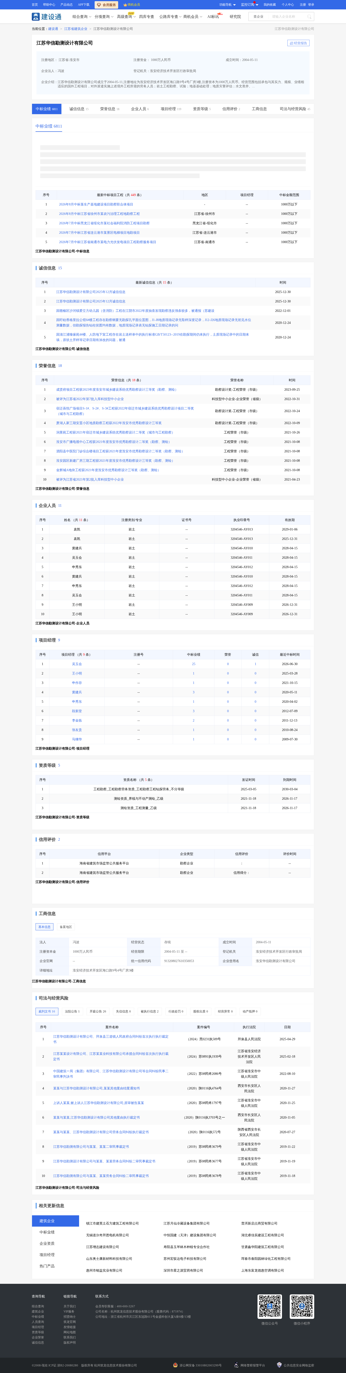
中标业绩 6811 (49, 126)
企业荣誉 (38, 1337)
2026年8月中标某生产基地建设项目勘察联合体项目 (96, 204)
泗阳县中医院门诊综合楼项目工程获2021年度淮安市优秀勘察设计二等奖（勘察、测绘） (120, 451)
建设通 (53, 29)
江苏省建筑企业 (75, 29)
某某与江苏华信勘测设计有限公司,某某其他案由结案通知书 (96, 1088)
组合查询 (80, 17)
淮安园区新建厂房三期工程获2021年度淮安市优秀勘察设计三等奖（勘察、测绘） (115, 460)
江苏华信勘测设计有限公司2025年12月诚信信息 (90, 292)
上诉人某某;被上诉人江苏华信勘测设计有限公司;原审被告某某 (98, 1103)
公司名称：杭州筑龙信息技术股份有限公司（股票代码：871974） (140, 1311)
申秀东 (77, 701)
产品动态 (66, 4)
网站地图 (70, 1332)
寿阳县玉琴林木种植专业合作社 (187, 1247)
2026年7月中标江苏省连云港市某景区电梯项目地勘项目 (99, 232)
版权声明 (70, 1342)
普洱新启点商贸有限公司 (259, 1223)
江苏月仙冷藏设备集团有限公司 (187, 1223)
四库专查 (146, 17)
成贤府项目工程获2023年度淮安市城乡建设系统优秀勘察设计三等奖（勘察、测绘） (117, 389)
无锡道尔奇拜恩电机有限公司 (107, 1235)
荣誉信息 (47, 365)
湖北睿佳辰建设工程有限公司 (262, 1235)
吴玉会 (77, 664)
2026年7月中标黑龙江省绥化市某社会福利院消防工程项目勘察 (104, 223)
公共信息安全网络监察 (299, 1365)
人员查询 (38, 1322)
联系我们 (70, 1337)
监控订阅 (247, 4)
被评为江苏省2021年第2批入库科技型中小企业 (90, 479)
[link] (53, 29)
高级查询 (124, 17)
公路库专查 (168, 17)
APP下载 (83, 4)
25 (193, 664)
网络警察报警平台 (253, 1365)
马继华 (77, 739)
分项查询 (102, 17)
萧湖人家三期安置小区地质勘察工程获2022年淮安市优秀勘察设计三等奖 (109, 423)
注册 (303, 4)
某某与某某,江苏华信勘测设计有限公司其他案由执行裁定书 (96, 1117)
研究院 (235, 17)
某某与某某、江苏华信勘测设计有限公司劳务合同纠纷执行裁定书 (101, 1132)
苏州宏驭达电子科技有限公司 (185, 1259)
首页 (35, 4)
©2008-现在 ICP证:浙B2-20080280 (55, 1365)
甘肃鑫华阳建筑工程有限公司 (262, 1247)
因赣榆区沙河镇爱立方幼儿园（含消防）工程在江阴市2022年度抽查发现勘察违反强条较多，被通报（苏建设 (135, 311)
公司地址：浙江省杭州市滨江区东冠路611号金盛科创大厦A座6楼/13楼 (143, 1316)
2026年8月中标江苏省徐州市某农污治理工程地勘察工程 (99, 214)
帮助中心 (49, 4)
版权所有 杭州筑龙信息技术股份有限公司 (109, 1365)
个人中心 (288, 4)
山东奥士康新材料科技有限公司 (109, 1259)
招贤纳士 (70, 1316)
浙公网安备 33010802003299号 (201, 1365)
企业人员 (47, 505)
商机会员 (134, 4)
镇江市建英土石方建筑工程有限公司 (112, 1223)
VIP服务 (69, 1311)
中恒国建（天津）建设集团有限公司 (190, 1235)
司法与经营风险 (53, 998)
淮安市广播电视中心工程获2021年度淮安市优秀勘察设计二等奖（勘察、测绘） (114, 442)
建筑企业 (38, 1311)
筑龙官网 (70, 1322)
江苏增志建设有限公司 (102, 1247)
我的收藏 (270, 4)
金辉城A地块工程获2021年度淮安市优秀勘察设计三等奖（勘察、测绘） (108, 470)
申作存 (77, 683)
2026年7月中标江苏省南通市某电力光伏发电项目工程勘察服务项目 (107, 242)
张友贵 (77, 730)
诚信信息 (47, 268)
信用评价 (47, 839)
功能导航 (225, 4)
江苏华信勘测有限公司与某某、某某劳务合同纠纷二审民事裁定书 (101, 1176)
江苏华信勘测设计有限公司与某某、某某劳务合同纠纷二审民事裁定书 (104, 1161)
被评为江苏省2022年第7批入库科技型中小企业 (90, 399)
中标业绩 (38, 1316)
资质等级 (47, 765)
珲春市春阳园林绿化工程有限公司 (266, 1259)
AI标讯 (213, 17)
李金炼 (77, 720)
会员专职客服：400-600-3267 (115, 1306)
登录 (311, 4)
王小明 (77, 673)
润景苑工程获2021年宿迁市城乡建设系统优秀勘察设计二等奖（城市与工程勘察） (115, 432)
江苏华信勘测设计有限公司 (113, 29)
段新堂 (77, 711)
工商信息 (47, 913)
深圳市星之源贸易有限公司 (183, 1270)
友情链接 (70, 1327)
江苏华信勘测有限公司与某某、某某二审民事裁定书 (91, 1146)
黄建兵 (77, 692)
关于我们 (70, 1306)
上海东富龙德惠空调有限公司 (262, 1270)
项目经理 (47, 640)
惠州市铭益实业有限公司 (104, 1270)
